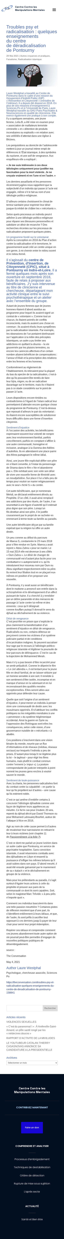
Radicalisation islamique (30, 59)
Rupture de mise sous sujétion (32, 1183)
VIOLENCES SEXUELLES (21, 1022)
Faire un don (32, 1127)
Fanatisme (11, 59)
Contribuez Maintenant (32, 1107)
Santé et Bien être (32, 1219)
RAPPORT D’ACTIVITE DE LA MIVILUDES (30, 1038)
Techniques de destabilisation (32, 1167)
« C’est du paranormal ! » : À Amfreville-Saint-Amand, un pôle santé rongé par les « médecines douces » (31, 1030)
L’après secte (32, 1191)
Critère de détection (32, 1175)
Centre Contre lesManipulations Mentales (32, 1090)
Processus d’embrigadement (32, 1159)
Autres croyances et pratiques (35, 56)
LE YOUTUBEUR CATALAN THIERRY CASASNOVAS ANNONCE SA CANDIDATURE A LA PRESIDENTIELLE (29, 1046)
